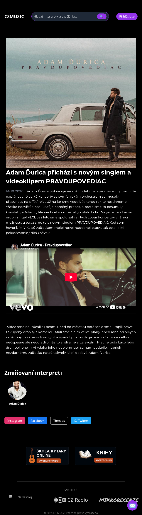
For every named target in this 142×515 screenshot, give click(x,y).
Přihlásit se (127, 16)
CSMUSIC (14, 16)
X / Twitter (81, 421)
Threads (59, 421)
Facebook (37, 421)
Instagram (14, 421)
